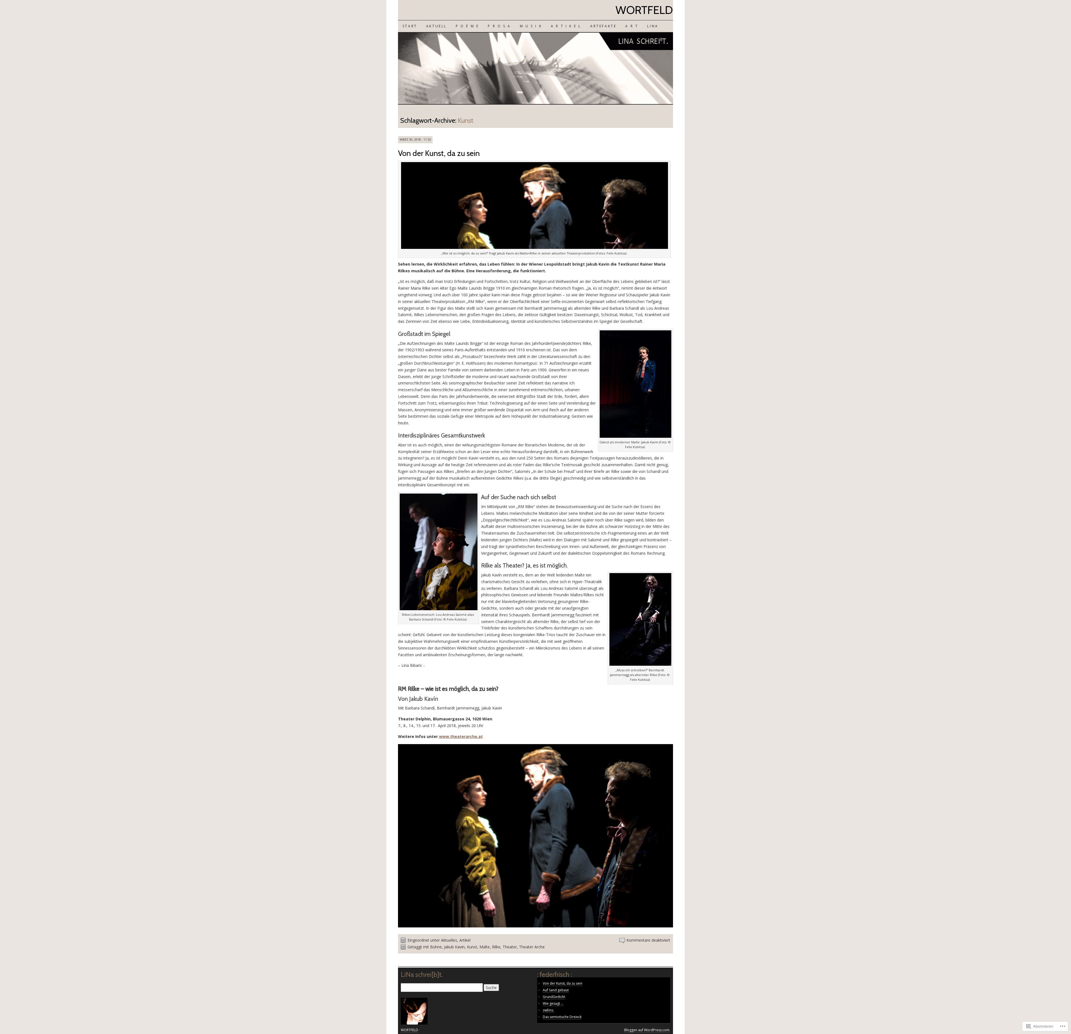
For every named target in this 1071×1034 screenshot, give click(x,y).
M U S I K (531, 26)
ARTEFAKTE (603, 26)
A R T (631, 26)
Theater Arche (532, 946)
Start (409, 26)
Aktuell (436, 26)
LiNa (652, 26)
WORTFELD (644, 10)
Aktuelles (449, 940)
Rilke (496, 946)
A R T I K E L (566, 26)
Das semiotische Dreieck (562, 1016)
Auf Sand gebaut (556, 990)
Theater (510, 946)
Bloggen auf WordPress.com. (647, 1030)
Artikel (465, 940)
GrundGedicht (554, 996)
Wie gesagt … (553, 1003)
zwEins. (548, 1010)
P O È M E (467, 26)
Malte (484, 946)
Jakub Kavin (454, 946)
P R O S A (499, 26)
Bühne (436, 946)
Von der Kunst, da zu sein (439, 153)
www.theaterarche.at (461, 736)
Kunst (472, 946)
